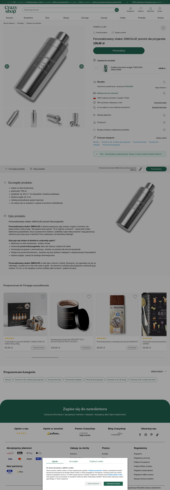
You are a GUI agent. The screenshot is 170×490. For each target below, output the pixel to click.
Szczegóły (73, 461)
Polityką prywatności (95, 471)
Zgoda (55, 461)
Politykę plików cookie (115, 475)
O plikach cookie (96, 461)
